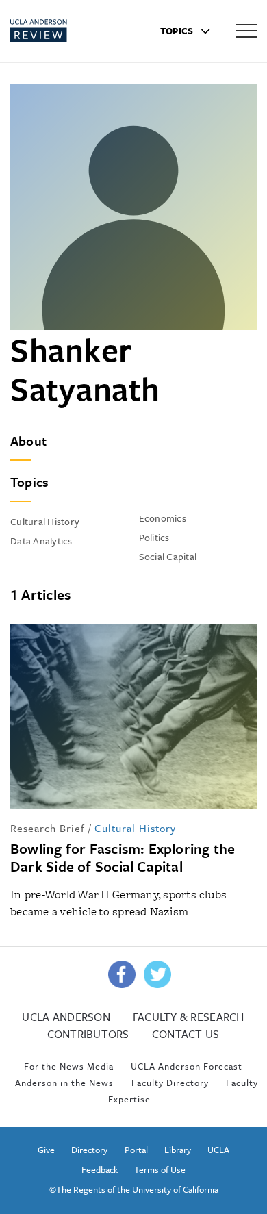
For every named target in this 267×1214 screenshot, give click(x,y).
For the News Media (69, 1066)
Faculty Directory (170, 1082)
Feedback (99, 1169)
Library (177, 1149)
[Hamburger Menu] (246, 30)
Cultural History (135, 827)
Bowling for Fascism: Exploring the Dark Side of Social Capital (122, 857)
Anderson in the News (64, 1082)
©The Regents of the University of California (133, 1189)
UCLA (218, 1149)
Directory (89, 1149)
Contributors (88, 1034)
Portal (136, 1149)
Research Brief (47, 827)
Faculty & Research (188, 1017)
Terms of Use (160, 1169)
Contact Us (186, 1034)
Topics (178, 31)
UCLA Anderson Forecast (186, 1066)
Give (46, 1149)
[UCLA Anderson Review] (61, 31)
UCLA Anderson (66, 1017)
